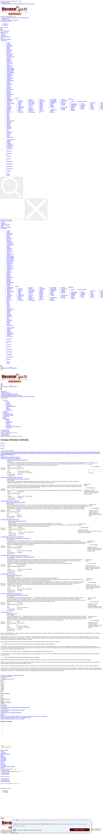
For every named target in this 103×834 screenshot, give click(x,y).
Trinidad (66, 453)
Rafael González (21, 453)
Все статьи (3, 715)
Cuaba (18, 452)
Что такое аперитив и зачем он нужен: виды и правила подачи (15, 717)
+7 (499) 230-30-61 (15, 17)
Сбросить (8, 702)
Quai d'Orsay (11, 453)
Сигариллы (3, 752)
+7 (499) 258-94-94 (5, 774)
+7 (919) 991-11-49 (5, 431)
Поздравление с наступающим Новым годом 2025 (13, 710)
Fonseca (47, 452)
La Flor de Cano (85, 452)
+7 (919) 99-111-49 (9, 20)
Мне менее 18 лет (5, 832)
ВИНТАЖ (12, 454)
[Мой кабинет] (1, 29)
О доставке (3, 765)
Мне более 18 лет (14, 832)
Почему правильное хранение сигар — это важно (12, 718)
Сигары (22, 675)
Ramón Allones (28, 453)
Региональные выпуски (92, 453)
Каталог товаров (4, 750)
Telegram (5, 23)
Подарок (3, 756)
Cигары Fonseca (16, 675)
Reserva (80, 453)
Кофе (2, 755)
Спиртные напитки (5, 754)
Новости (3, 761)
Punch (6, 453)
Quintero (16, 453)
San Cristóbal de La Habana (52, 453)
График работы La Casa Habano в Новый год (11, 712)
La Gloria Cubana (78, 452)
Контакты (3, 764)
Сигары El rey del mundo (6, 675)
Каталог (8, 402)
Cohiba (15, 452)
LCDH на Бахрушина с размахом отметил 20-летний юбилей (15, 707)
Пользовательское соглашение (8, 766)
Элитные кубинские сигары (7, 452)
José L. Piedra (66, 452)
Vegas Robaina (71, 453)
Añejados (84, 453)
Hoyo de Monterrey (58, 452)
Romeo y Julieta (35, 453)
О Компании (9, 421)
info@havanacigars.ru (5, 781)
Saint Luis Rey (42, 453)
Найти (2, 818)
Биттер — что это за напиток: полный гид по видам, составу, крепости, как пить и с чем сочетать (24, 716)
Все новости (4, 705)
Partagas (96, 452)
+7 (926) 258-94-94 (5, 2)
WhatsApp (5, 25)
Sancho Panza (61, 453)
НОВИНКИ (7, 454)
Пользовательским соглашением (64, 824)
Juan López (71, 452)
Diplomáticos (23, 452)
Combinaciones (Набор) (39, 452)
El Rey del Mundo (30, 452)
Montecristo (92, 452)
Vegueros (77, 453)
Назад (7, 401)
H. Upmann (51, 452)
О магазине (3, 760)
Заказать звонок (4, 397)
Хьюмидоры (4, 757)
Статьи (2, 762)
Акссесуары (3, 759)
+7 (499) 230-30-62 (17, 3)
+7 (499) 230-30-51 (5, 18)
